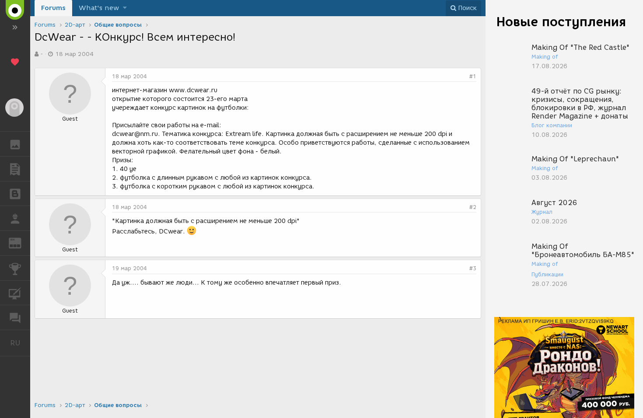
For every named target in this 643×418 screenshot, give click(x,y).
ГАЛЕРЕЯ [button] (15, 144)
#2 (472, 207)
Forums (53, 8)
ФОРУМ (15, 317)
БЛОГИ (15, 193)
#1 (472, 76)
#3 (472, 268)
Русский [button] (20, 342)
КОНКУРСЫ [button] (15, 268)
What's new (99, 8)
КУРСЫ (15, 293)
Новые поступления (561, 21)
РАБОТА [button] (15, 218)
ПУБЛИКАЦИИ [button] (15, 169)
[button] (125, 8)
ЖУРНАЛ (20, 242)
